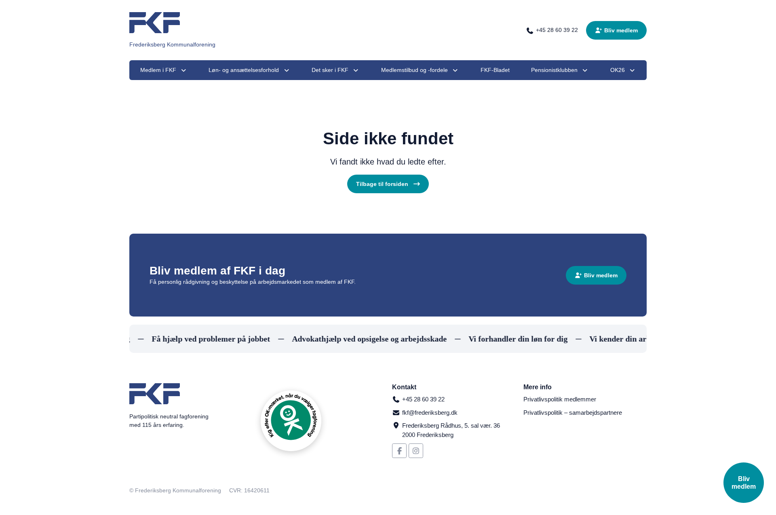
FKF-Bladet (495, 70)
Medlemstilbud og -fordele (414, 70)
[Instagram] (416, 450)
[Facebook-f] (399, 450)
